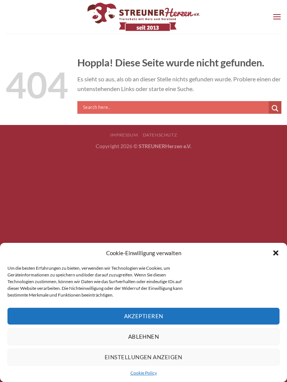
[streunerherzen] (143, 17)
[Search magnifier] (275, 108)
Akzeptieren (143, 316)
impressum (124, 135)
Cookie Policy (143, 373)
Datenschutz (160, 135)
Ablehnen (143, 336)
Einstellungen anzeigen (143, 357)
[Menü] (276, 16)
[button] (276, 253)
